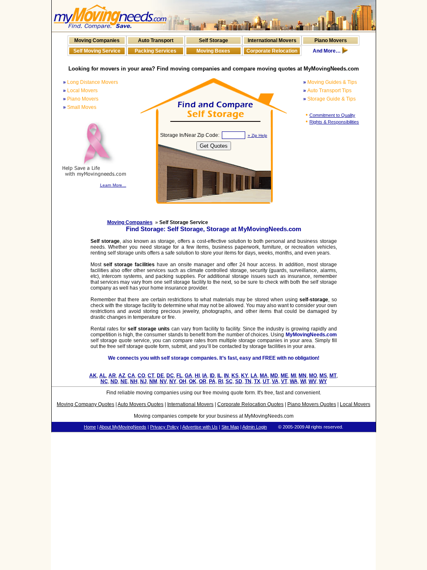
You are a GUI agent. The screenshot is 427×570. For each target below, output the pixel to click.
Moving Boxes (213, 51)
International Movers (272, 40)
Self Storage (213, 40)
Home (90, 426)
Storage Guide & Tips (331, 99)
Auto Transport (155, 40)
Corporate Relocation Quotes (250, 404)
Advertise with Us (200, 426)
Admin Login (254, 426)
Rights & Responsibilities (334, 121)
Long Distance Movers (92, 82)
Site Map (230, 426)
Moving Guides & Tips (332, 82)
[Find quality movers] (110, 29)
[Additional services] (345, 52)
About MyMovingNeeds (122, 426)
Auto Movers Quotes (140, 404)
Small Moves (81, 107)
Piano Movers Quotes (311, 404)
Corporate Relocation (271, 51)
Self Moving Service (97, 51)
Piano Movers (330, 40)
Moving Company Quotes (85, 404)
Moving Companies (97, 40)
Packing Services (155, 51)
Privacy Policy (164, 426)
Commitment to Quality (332, 115)
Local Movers (82, 90)
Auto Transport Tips (329, 90)
